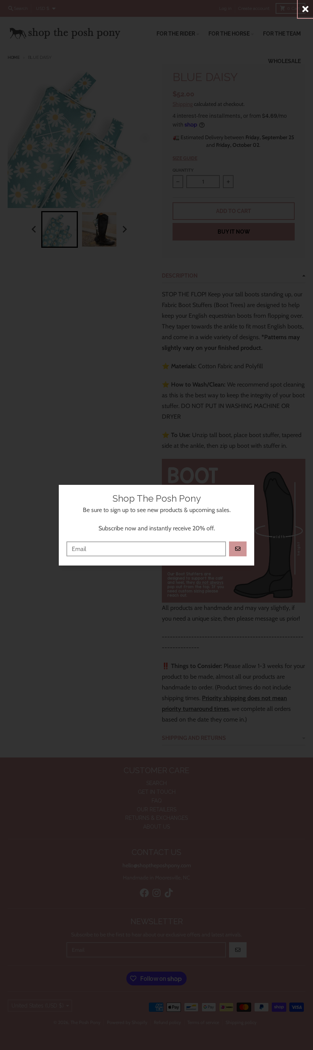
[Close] (305, 9)
